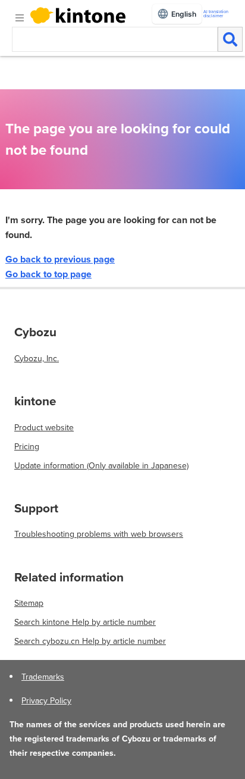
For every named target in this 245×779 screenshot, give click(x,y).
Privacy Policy (46, 700)
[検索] (230, 39)
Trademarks (42, 677)
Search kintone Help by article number (85, 622)
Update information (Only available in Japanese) (101, 465)
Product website (44, 427)
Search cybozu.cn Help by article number (90, 641)
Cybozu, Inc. (36, 358)
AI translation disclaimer (215, 14)
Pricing (26, 446)
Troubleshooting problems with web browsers (98, 534)
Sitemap (28, 603)
